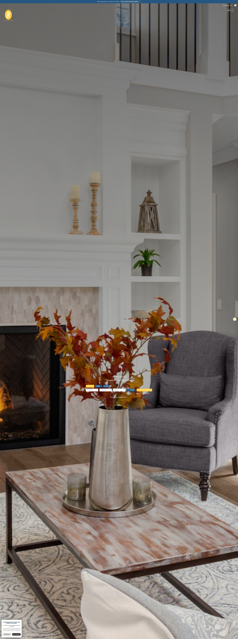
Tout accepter (16, 634)
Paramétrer (6, 634)
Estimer (106, 386)
